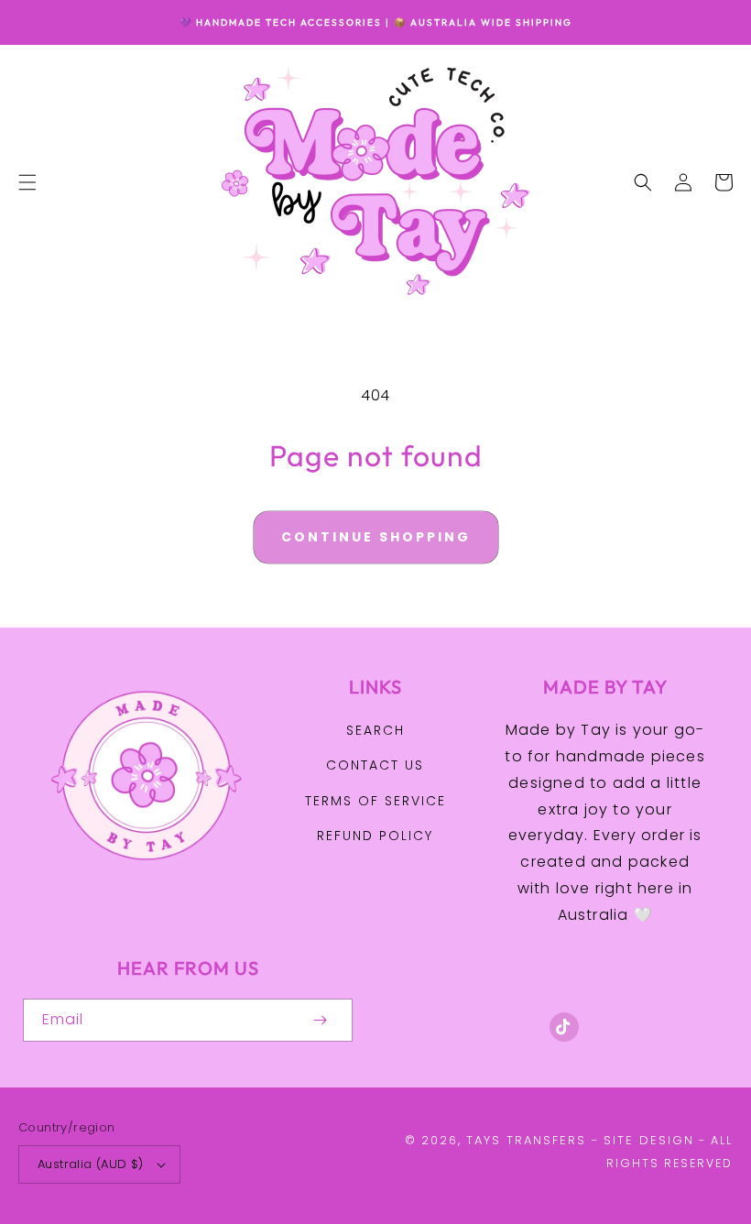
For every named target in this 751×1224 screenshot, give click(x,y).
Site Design (649, 1140)
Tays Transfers (526, 1140)
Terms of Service (375, 801)
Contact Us (375, 765)
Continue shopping (376, 537)
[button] (27, 182)
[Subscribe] (320, 1020)
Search (375, 730)
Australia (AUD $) (91, 1164)
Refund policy (375, 835)
